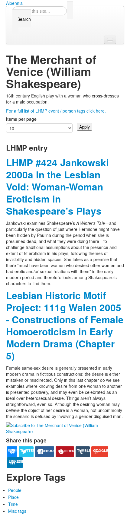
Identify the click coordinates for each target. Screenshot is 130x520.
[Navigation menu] (110, 40)
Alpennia (14, 3)
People (14, 490)
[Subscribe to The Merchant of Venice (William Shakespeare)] (65, 428)
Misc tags (17, 511)
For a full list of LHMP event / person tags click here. (56, 111)
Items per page (21, 119)
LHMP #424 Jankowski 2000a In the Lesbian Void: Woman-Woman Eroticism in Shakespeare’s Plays (57, 187)
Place (13, 497)
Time (13, 504)
